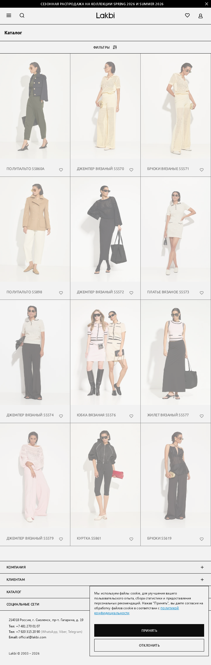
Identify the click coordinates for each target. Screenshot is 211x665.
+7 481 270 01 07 (28, 626)
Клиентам (16, 580)
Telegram (74, 631)
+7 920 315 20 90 (28, 631)
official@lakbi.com (32, 637)
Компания (16, 567)
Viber (62, 631)
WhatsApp (49, 631)
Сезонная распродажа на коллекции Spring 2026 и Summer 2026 (102, 4)
